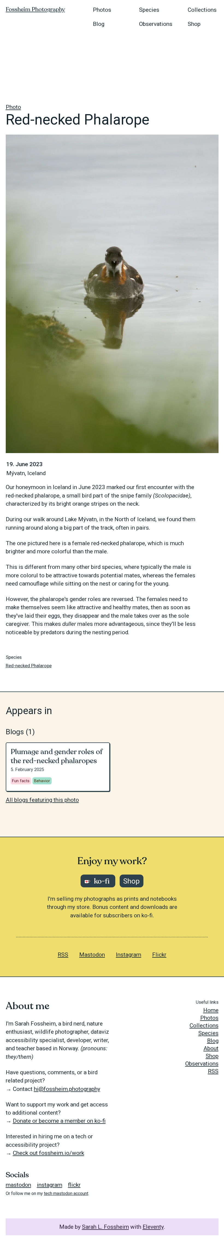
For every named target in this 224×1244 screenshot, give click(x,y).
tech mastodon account (66, 1193)
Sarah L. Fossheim (105, 1227)
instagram (49, 1185)
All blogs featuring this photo (42, 800)
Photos (102, 10)
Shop (194, 24)
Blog (98, 24)
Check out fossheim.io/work (48, 1153)
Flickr (159, 954)
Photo (13, 107)
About (211, 1048)
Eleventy (153, 1227)
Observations (155, 24)
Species (149, 10)
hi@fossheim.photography (67, 1089)
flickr (74, 1185)
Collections (202, 10)
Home (211, 1010)
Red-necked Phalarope (29, 665)
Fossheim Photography (35, 9)
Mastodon (92, 954)
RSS (63, 954)
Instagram (128, 954)
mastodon (18, 1185)
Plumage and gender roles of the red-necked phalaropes (56, 756)
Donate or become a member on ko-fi (59, 1121)
